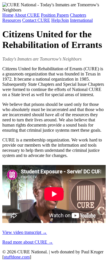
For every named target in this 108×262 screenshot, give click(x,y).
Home (8, 15)
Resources (11, 20)
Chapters (78, 15)
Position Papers (55, 15)
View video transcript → (24, 232)
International (81, 20)
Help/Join (60, 20)
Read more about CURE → (27, 242)
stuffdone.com (17, 257)
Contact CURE (36, 20)
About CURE (27, 15)
